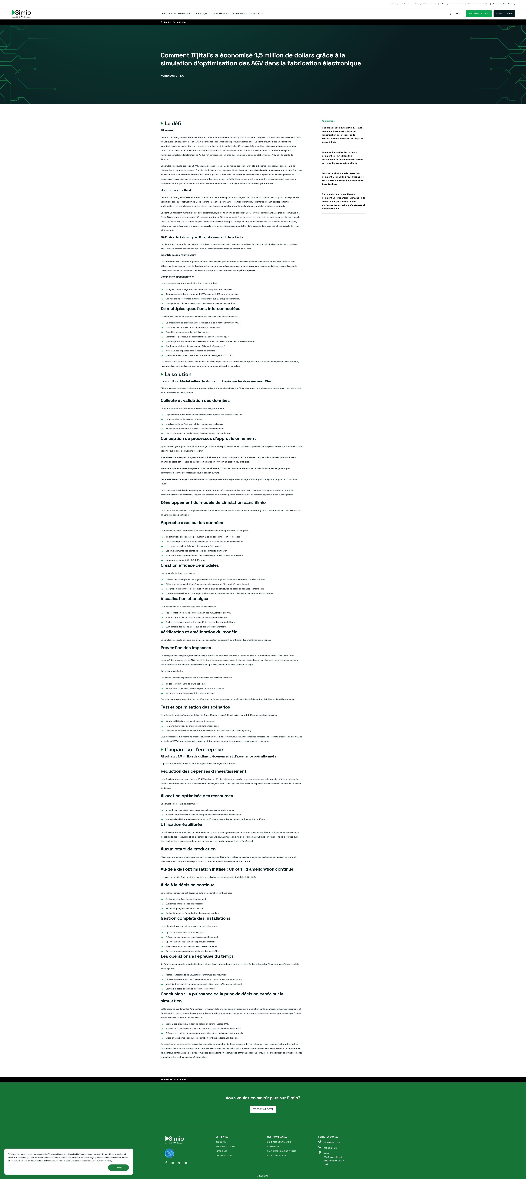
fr (457, 13)
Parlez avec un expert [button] (263, 1109)
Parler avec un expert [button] (479, 13)
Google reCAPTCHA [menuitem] (276, 1155)
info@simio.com (332, 1142)
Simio (326, 1153)
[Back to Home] (21, 14)
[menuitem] (400, 4)
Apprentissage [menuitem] (220, 13)
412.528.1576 (330, 1148)
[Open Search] (450, 13)
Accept (118, 1167)
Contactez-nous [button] (504, 13)
